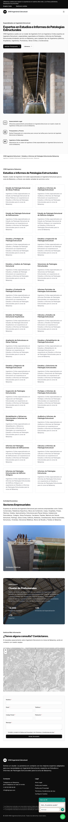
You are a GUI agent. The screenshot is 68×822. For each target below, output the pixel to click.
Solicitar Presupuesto (11, 46)
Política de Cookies (41, 785)
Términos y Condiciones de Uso (45, 732)
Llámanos (27, 46)
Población (38, 715)
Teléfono (38, 707)
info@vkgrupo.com (9, 790)
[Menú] (64, 12)
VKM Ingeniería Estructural (17, 12)
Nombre (9, 699)
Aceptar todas (7, 6)
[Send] (62, 809)
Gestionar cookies (21, 6)
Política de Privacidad (26, 732)
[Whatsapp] (62, 816)
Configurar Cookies (41, 794)
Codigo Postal (10, 715)
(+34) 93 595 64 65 (9, 787)
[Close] (63, 800)
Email (8, 707)
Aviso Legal (38, 782)
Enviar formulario (34, 736)
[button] (34, 669)
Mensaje (9, 722)
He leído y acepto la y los (31, 732)
